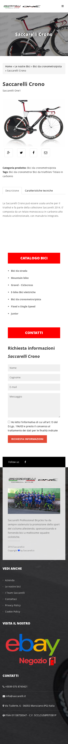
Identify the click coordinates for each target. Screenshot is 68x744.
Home (8, 66)
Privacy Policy (13, 605)
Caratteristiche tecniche (39, 190)
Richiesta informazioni (27, 439)
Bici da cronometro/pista (47, 66)
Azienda (9, 580)
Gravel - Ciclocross (22, 285)
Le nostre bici (13, 586)
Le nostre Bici (22, 66)
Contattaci (11, 599)
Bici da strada (19, 270)
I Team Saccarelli (15, 592)
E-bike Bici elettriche (23, 292)
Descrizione (12, 190)
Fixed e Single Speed (23, 306)
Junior (14, 313)
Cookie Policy (12, 611)
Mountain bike (20, 278)
